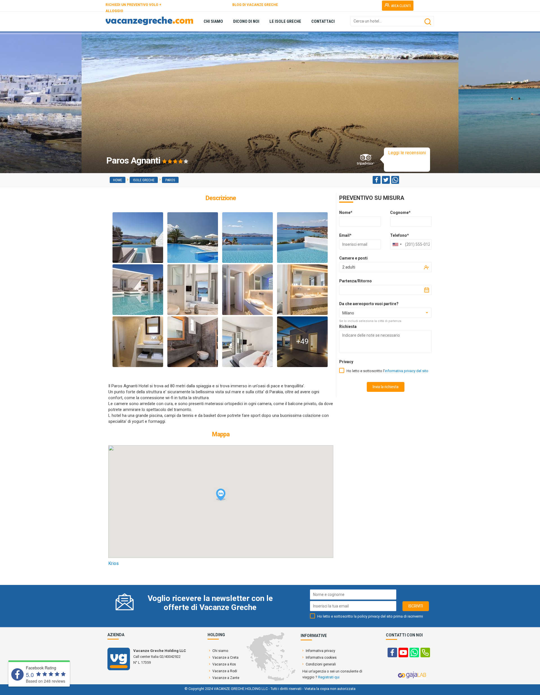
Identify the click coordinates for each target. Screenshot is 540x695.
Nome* (345, 212)
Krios (113, 563)
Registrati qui (328, 677)
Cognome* (400, 212)
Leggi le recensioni (407, 152)
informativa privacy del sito (406, 371)
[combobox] (396, 244)
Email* (345, 235)
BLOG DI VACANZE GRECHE (255, 5)
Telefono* (399, 235)
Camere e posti (353, 258)
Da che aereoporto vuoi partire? (369, 303)
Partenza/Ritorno (355, 281)
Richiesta (348, 326)
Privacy (346, 361)
